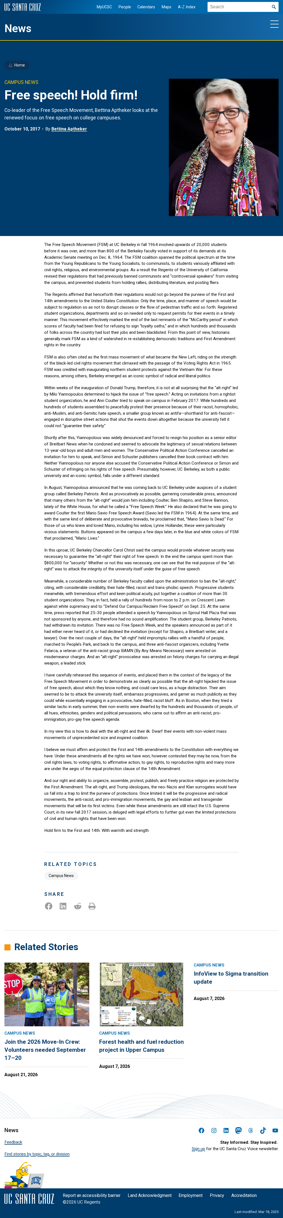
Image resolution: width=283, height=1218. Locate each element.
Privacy (217, 1195)
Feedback (13, 1142)
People (125, 7)
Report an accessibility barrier (91, 1195)
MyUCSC (104, 7)
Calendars (146, 7)
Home (19, 65)
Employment (191, 1195)
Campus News (61, 875)
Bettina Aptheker (69, 129)
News (18, 28)
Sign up (198, 1148)
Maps (166, 7)
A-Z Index (186, 7)
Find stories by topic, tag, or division (37, 1154)
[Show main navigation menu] (274, 23)
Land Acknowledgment (150, 1195)
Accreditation (244, 1195)
